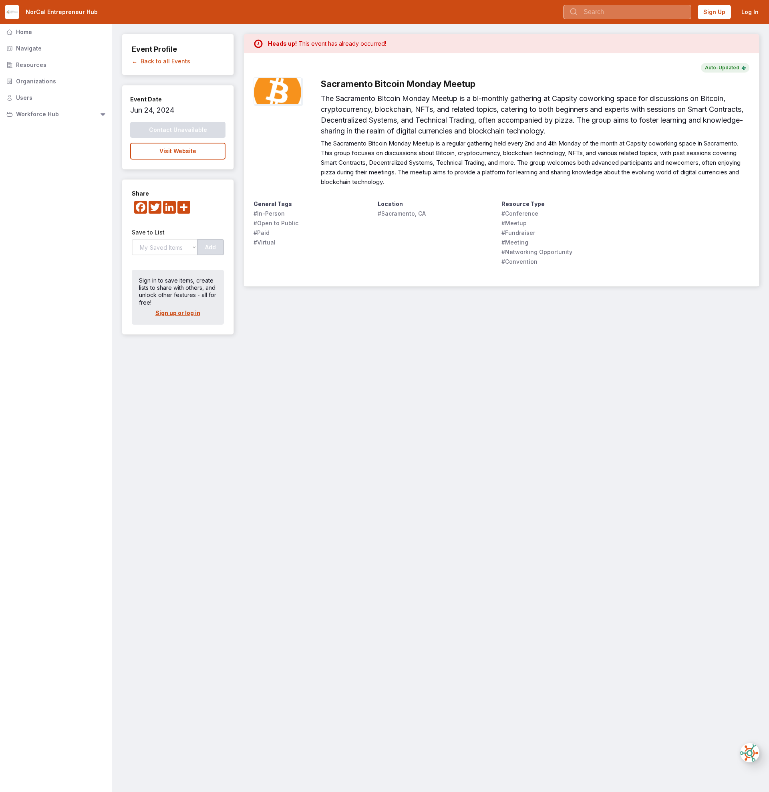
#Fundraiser (518, 232)
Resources (25, 64)
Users (18, 97)
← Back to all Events (161, 61)
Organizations (30, 81)
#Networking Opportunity (536, 252)
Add (210, 247)
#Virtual (265, 242)
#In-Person (269, 213)
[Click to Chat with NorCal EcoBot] (749, 752)
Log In (750, 11)
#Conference (519, 213)
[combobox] (627, 12)
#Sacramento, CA (402, 213)
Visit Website (177, 150)
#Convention (519, 261)
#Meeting (514, 242)
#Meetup (514, 223)
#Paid (262, 232)
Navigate (23, 48)
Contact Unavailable (178, 129)
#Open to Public (276, 223)
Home (18, 31)
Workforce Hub (32, 114)
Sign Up (714, 11)
